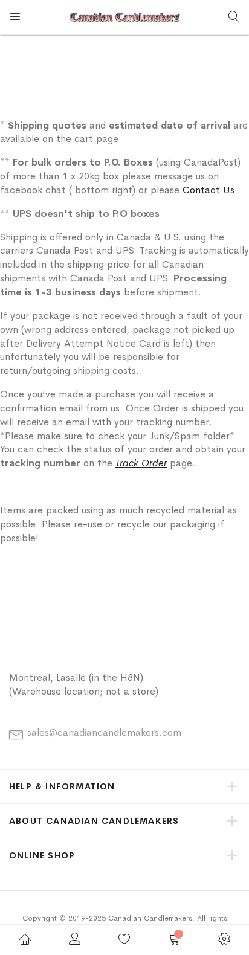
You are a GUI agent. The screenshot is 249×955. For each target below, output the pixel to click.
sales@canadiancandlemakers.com (104, 732)
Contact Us (208, 190)
